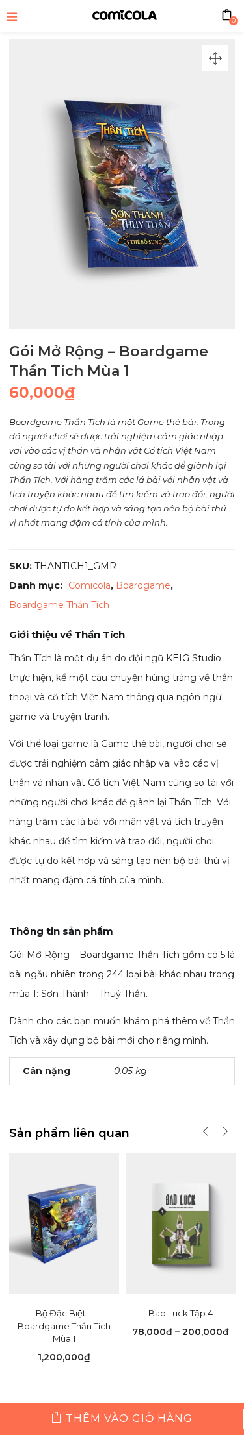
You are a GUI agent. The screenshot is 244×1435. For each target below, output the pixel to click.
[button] (215, 58)
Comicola (89, 585)
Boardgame (143, 585)
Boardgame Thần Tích (59, 605)
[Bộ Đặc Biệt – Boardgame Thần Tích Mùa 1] (64, 1223)
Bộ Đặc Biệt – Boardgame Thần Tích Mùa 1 (64, 1325)
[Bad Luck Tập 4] (181, 1223)
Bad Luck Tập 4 (180, 1313)
